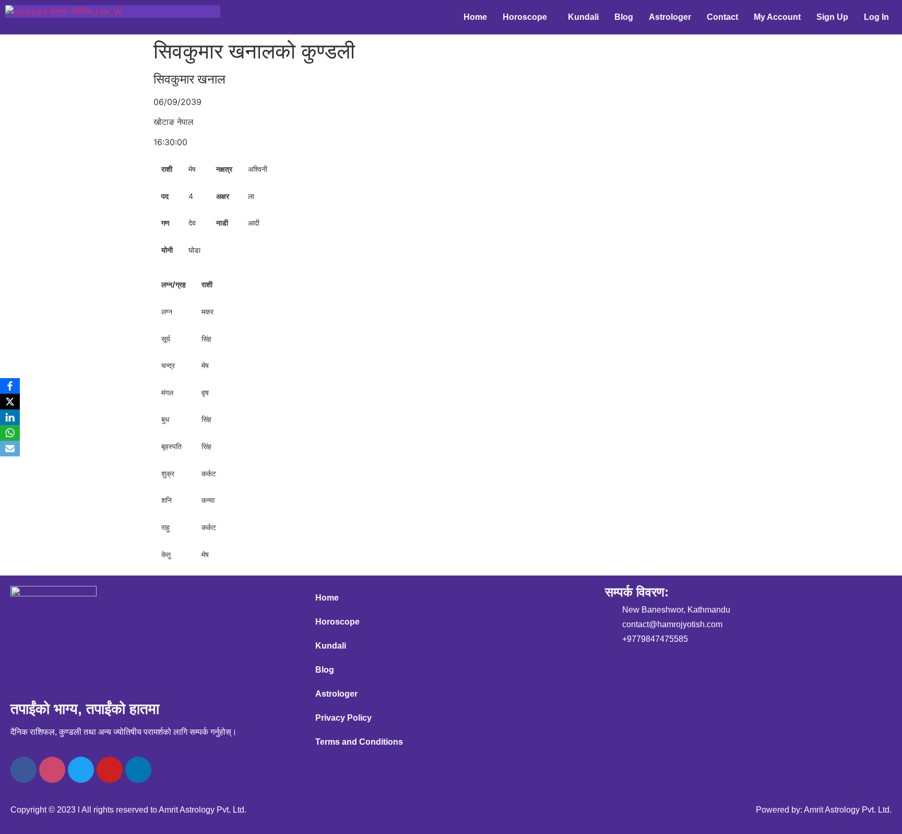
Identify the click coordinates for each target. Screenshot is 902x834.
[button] (527, 17)
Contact (722, 17)
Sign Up (832, 17)
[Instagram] (52, 770)
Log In (876, 17)
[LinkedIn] (10, 417)
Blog (623, 17)
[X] (10, 401)
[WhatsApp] (10, 433)
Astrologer (670, 17)
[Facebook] (23, 770)
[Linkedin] (138, 770)
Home (475, 17)
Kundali (583, 17)
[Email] (10, 448)
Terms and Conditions (359, 741)
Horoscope (525, 17)
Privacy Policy (343, 717)
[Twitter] (81, 770)
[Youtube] (110, 770)
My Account (777, 17)
